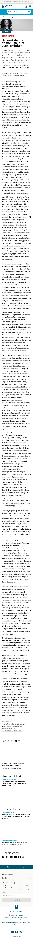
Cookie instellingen (18, 920)
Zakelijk (4, 878)
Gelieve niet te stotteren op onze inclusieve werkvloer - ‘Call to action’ (16, 816)
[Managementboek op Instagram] (21, 932)
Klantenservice (7, 874)
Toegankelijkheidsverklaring (10, 922)
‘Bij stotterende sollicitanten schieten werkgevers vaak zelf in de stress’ (14, 843)
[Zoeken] (29, 12)
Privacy (26, 917)
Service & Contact (25, 922)
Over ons (16, 925)
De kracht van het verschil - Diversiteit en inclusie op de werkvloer (14, 783)
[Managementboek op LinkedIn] (12, 932)
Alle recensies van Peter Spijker (12, 731)
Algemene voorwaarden (10, 917)
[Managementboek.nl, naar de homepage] (7, 7)
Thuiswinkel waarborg (16, 915)
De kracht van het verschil (11, 765)
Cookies (9, 920)
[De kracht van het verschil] (8, 752)
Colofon (20, 917)
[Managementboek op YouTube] (16, 932)
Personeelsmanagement (9, 17)
